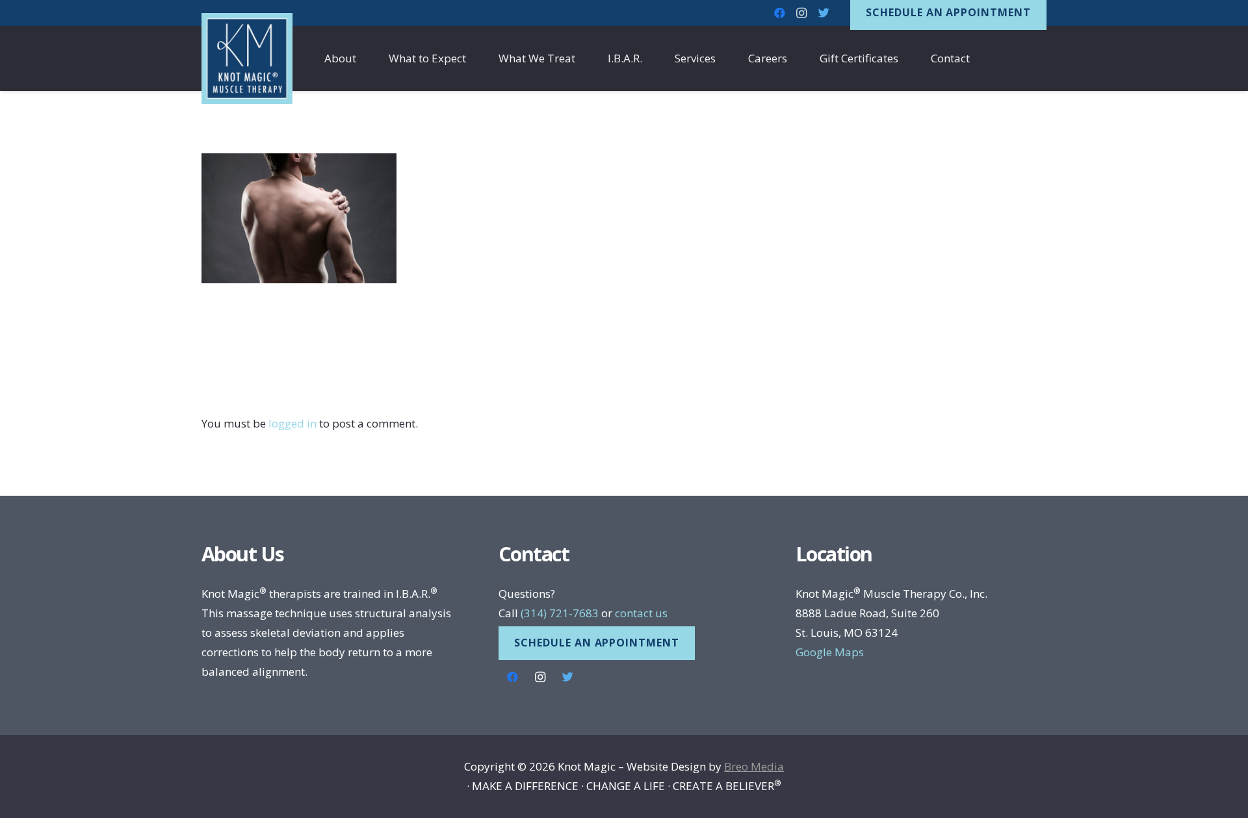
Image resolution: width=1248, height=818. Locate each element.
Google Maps (830, 652)
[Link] (247, 58)
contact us (641, 613)
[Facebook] (512, 677)
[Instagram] (540, 677)
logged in (292, 423)
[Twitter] (823, 13)
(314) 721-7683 (560, 613)
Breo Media (754, 766)
